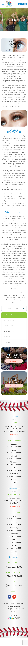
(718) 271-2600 (14, 566)
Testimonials (7, 342)
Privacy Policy (6, 608)
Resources (7, 337)
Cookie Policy (14, 608)
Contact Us (14, 386)
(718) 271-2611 (14, 576)
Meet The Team (9, 320)
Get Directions (14, 434)
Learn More (14, 361)
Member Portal (8, 326)
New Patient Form (9, 331)
